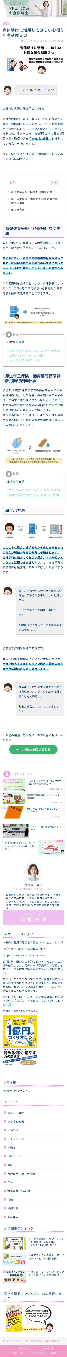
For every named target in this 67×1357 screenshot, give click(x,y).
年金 (6, 23)
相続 (10, 1199)
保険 (10, 1165)
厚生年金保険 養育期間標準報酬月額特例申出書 (34, 201)
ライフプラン (15, 1139)
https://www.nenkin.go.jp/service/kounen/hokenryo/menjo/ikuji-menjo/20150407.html (33, 355)
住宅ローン (14, 1156)
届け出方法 (18, 210)
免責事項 (46, 1348)
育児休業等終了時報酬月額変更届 (31, 192)
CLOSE (54, 183)
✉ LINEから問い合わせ (33, 749)
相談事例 (12, 1208)
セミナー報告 (15, 1113)
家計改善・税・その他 (21, 1173)
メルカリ (12, 1130)
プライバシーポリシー (26, 1348)
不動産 (11, 1147)
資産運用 (12, 1217)
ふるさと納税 (15, 1121)
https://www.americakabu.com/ (24, 955)
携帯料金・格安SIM (19, 1191)
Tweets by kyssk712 (17, 1091)
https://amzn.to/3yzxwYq (20, 1011)
